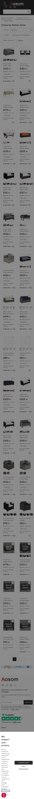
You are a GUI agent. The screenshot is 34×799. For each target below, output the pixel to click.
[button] (4, 795)
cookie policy (5, 791)
